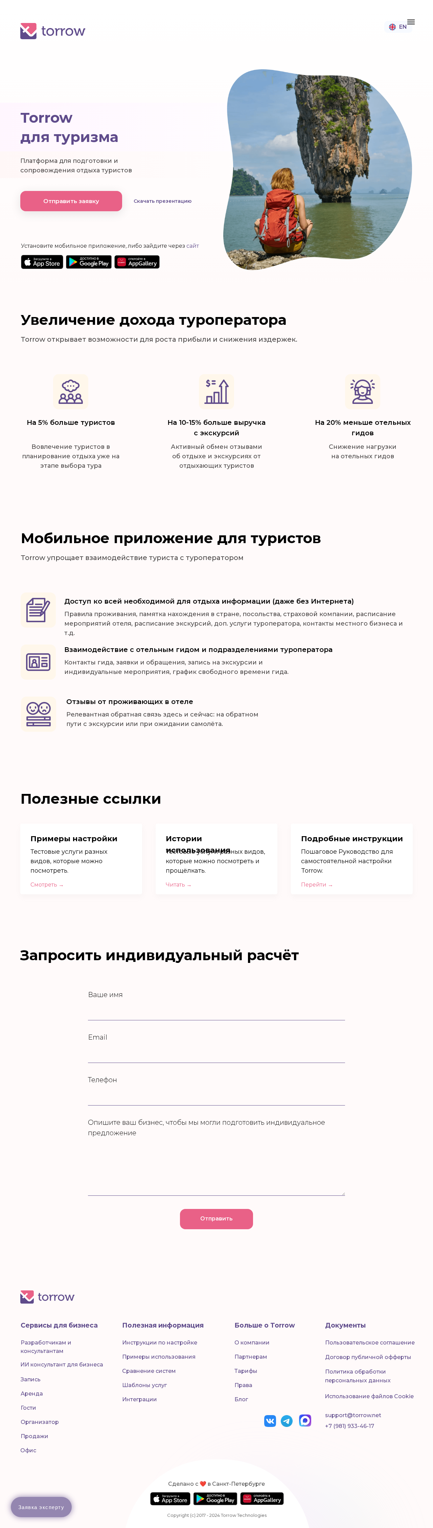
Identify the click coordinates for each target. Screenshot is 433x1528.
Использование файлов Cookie (369, 1396)
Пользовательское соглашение (370, 1342)
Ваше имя (105, 995)
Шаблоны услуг (144, 1385)
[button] (71, 201)
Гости (28, 1408)
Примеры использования (159, 1357)
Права (243, 1385)
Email (97, 1037)
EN (403, 27)
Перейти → (317, 884)
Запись (31, 1379)
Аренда (32, 1393)
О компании (252, 1342)
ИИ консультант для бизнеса (61, 1364)
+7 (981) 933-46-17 (349, 1426)
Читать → (179, 884)
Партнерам (250, 1357)
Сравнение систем (149, 1371)
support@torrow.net (353, 1415)
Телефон (102, 1080)
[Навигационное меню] (411, 22)
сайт (192, 246)
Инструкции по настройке (159, 1342)
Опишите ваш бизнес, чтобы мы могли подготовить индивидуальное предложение (206, 1127)
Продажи (34, 1436)
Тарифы (245, 1371)
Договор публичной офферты (368, 1357)
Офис (28, 1450)
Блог (241, 1399)
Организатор (40, 1422)
